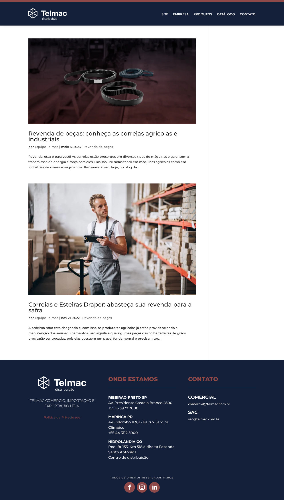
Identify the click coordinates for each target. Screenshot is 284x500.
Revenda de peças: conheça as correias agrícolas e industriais (102, 136)
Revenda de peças (98, 147)
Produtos (202, 14)
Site (165, 14)
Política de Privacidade (62, 417)
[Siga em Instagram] (142, 487)
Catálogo (226, 14)
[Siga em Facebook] (129, 487)
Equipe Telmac (46, 147)
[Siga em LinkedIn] (154, 487)
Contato (248, 14)
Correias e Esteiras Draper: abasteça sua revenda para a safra (110, 307)
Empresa (181, 14)
